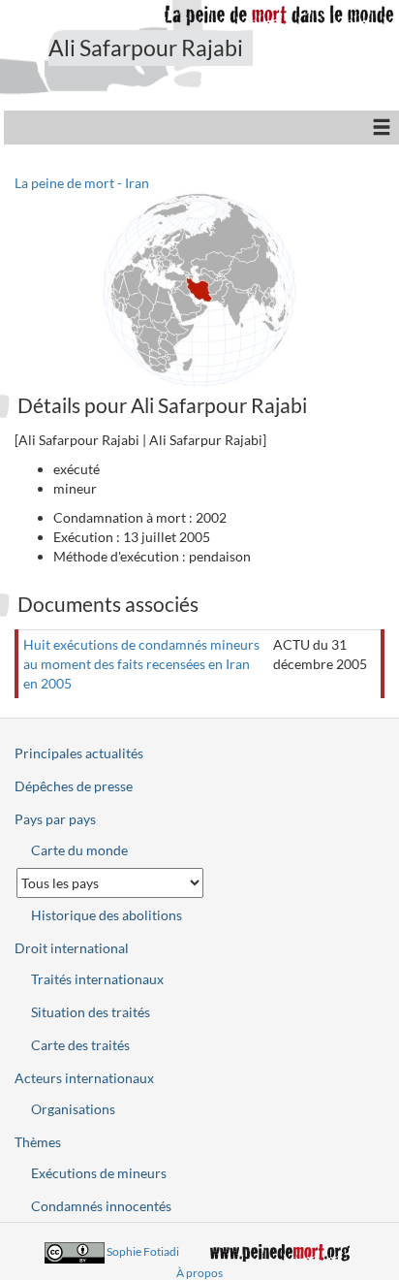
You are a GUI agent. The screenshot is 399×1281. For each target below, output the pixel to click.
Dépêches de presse (74, 786)
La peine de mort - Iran (82, 183)
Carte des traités (80, 1045)
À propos (199, 1272)
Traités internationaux (97, 979)
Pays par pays (55, 819)
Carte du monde (79, 850)
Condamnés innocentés (101, 1206)
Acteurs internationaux (84, 1078)
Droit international (72, 948)
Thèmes (38, 1142)
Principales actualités (79, 753)
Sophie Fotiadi (143, 1251)
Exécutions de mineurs (99, 1173)
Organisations (73, 1109)
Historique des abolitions (106, 915)
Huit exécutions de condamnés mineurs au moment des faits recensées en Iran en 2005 (141, 663)
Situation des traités (90, 1012)
